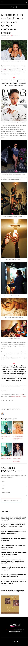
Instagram (18, 396)
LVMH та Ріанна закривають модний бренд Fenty (6, 436)
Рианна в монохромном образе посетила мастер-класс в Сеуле (6, 458)
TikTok (21, 394)
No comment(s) (15, 35)
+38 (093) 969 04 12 (19, 630)
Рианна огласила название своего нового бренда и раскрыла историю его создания (18, 459)
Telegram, (13, 396)
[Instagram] (13, 7)
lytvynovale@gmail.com (15, 631)
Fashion (3, 38)
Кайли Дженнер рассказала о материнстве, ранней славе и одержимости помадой (18, 437)
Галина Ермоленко (13, 409)
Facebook (24, 396)
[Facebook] (12, 642)
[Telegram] (16, 7)
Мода (8, 38)
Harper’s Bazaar (4, 69)
